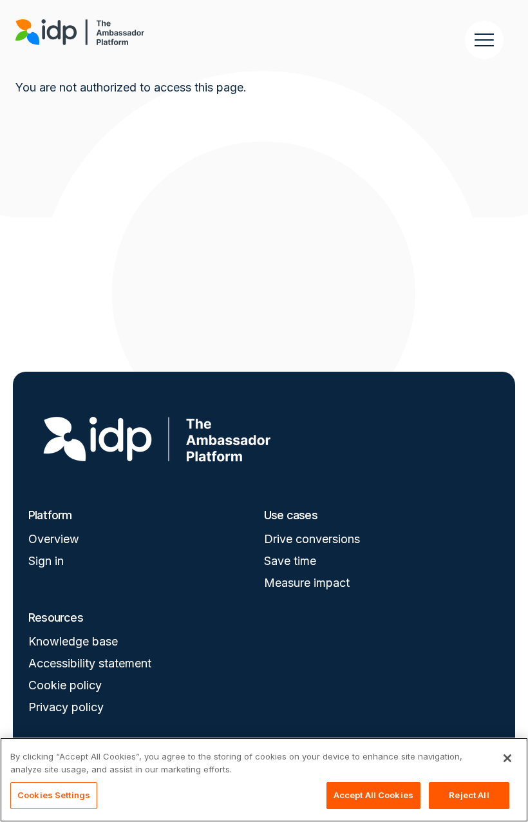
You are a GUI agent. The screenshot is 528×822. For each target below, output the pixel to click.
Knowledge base (73, 641)
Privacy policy (66, 707)
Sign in (46, 561)
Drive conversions (312, 539)
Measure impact (307, 582)
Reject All (469, 795)
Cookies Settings (53, 795)
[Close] (507, 758)
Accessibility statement (89, 663)
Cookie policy (65, 685)
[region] (264, 780)
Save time (290, 561)
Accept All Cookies (373, 795)
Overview (53, 539)
